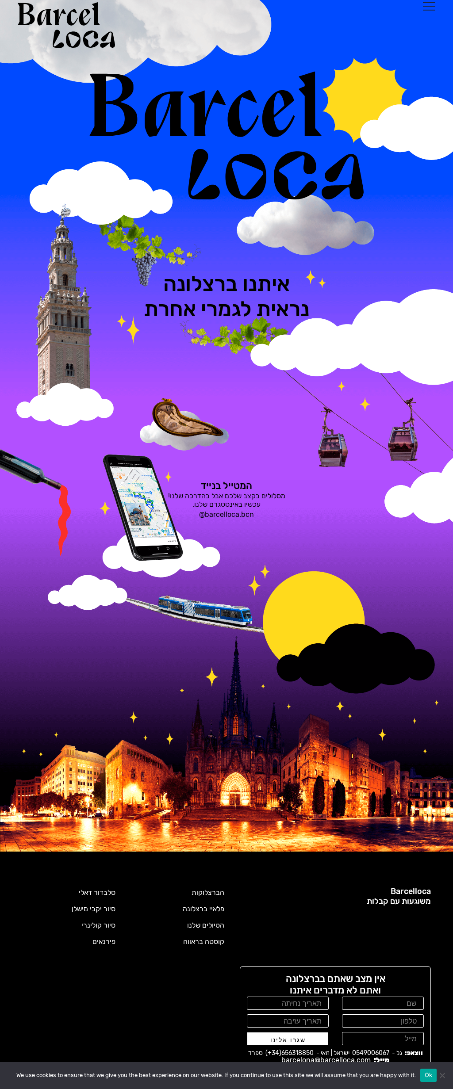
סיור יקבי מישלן (93, 909)
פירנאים (103, 941)
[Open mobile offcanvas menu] (429, 6)
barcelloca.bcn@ (226, 514)
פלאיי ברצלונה (203, 909)
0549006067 (370, 1053)
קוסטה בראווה (203, 941)
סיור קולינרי (98, 925)
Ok (429, 1074)
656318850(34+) (289, 1053)
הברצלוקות (208, 892)
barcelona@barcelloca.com (326, 1060)
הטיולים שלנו (205, 925)
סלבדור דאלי (97, 892)
